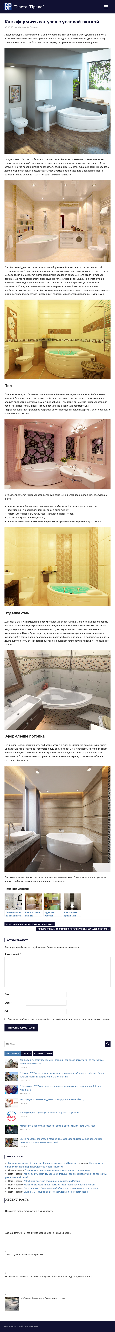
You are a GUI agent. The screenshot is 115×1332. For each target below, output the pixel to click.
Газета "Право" (29, 6)
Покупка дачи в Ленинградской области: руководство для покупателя (61, 1188)
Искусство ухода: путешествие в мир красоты (29, 1211)
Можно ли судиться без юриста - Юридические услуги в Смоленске (43, 1163)
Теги (49, 1053)
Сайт (7, 1011)
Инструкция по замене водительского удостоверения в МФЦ (52, 1099)
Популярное (12, 1053)
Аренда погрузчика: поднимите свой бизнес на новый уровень (38, 1233)
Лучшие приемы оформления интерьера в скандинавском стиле (72, 929)
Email (8, 1002)
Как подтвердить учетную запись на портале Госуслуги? (49, 1112)
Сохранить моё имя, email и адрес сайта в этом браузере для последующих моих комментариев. (59, 1019)
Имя (7, 994)
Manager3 (23, 27)
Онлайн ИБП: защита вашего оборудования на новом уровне (56, 1191)
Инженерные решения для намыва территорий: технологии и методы (60, 1184)
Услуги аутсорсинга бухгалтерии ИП (24, 1254)
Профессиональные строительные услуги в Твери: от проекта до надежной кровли (48, 1276)
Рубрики (38, 1053)
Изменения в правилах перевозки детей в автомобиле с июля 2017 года (58, 1125)
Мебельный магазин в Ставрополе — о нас (43, 1298)
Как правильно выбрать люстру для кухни (30, 924)
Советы (34, 27)
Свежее (27, 1053)
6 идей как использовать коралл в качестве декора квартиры (57, 1170)
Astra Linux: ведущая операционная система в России (52, 1181)
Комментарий (12, 954)
